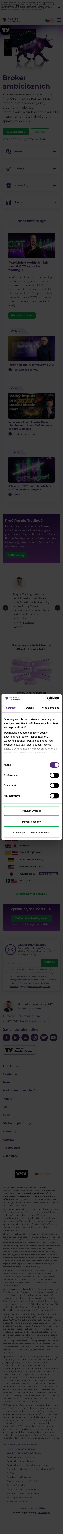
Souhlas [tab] (11, 707)
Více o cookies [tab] (50, 707)
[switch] (54, 775)
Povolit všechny (31, 821)
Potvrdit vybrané (31, 810)
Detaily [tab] (30, 707)
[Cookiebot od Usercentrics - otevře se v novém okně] (45, 698)
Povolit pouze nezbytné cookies (31, 832)
